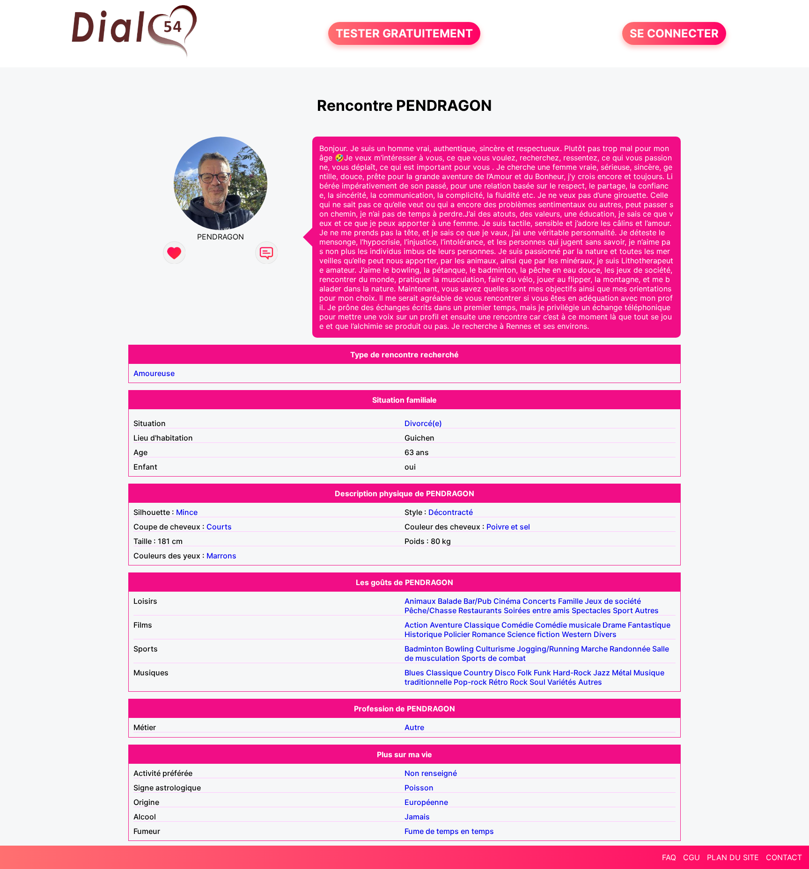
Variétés (561, 682)
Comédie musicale (568, 625)
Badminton (423, 648)
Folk (524, 672)
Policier (457, 634)
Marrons (221, 555)
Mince (187, 512)
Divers (605, 634)
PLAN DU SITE (733, 857)
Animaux (420, 601)
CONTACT (784, 857)
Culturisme (495, 648)
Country (478, 672)
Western (577, 634)
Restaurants (480, 610)
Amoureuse (154, 373)
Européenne (426, 802)
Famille (570, 601)
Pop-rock (470, 682)
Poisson (419, 787)
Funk (542, 672)
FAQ (669, 857)
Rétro (498, 682)
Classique (482, 625)
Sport (623, 610)
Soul (537, 682)
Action (416, 625)
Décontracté (450, 512)
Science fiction (533, 634)
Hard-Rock (572, 672)
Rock (519, 682)
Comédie (517, 625)
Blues (414, 672)
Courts (219, 526)
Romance (488, 634)
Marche (594, 648)
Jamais (417, 816)
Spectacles (591, 610)
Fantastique (649, 625)
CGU (691, 857)
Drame (614, 625)
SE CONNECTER (674, 33)
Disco (505, 672)
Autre (414, 727)
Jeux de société (613, 601)
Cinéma (507, 601)
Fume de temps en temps (449, 831)
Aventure (446, 625)
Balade (450, 601)
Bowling (459, 648)
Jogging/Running (548, 648)
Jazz (601, 672)
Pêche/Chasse (430, 610)
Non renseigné (430, 773)
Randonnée (630, 648)
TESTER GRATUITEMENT (404, 33)
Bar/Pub (477, 601)
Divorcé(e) (423, 423)
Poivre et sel (508, 526)
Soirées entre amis (537, 610)
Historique (423, 634)
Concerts (539, 601)
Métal (622, 672)
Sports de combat (494, 658)
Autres (647, 610)
